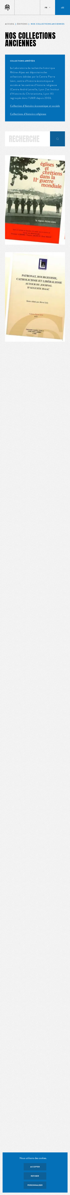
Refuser (35, 1176)
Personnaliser (35, 1185)
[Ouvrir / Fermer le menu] (62, 7)
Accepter (35, 1166)
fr (46, 7)
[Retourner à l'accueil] (7, 7)
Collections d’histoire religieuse (28, 114)
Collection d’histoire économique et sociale (35, 106)
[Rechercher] (57, 138)
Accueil (9, 24)
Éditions (22, 24)
